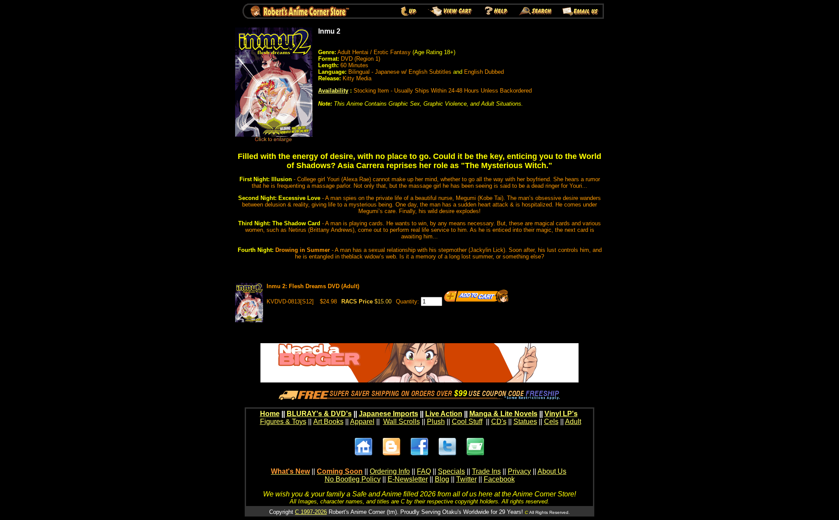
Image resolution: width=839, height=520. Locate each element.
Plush (436, 421)
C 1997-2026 (311, 512)
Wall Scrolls (401, 421)
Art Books (328, 421)
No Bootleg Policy (353, 479)
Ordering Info (390, 471)
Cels (551, 421)
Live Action (443, 413)
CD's (498, 421)
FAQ (424, 471)
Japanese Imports (388, 413)
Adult (573, 421)
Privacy (519, 471)
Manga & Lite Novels (503, 413)
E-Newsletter (408, 479)
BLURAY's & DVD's (319, 413)
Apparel (362, 421)
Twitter (466, 479)
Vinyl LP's (561, 413)
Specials (451, 471)
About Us (551, 471)
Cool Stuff (467, 421)
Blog (442, 479)
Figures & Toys (283, 421)
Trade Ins (486, 471)
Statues (525, 421)
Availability (333, 90)
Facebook (499, 479)
